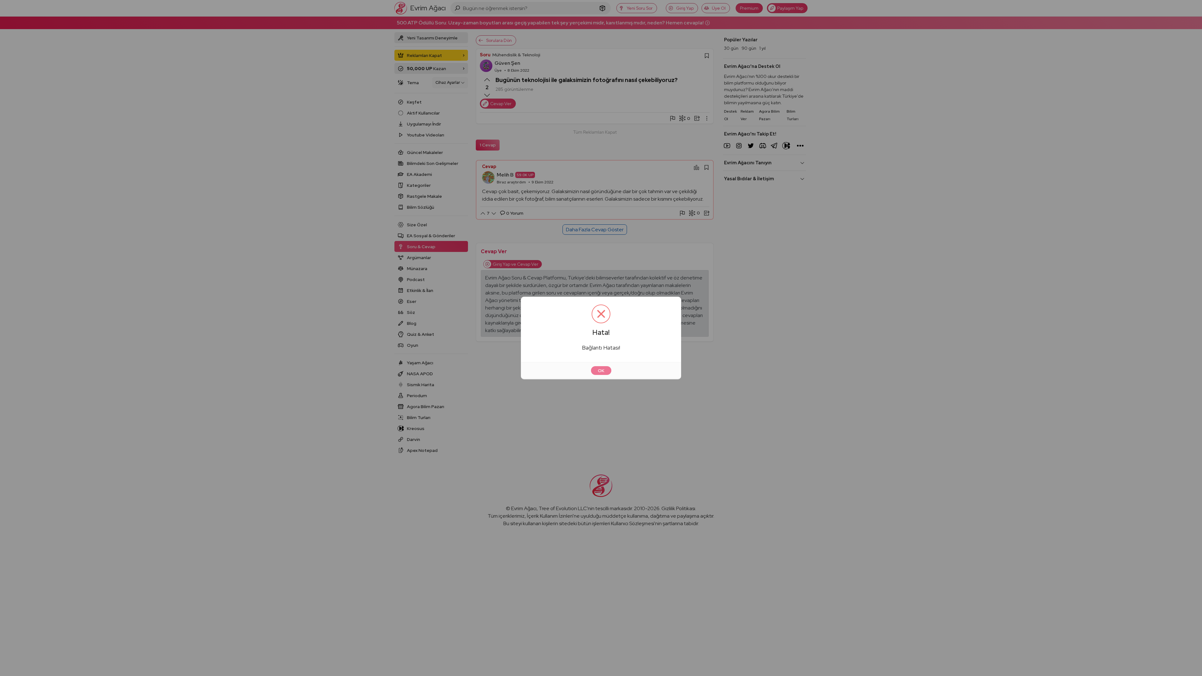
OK (601, 370)
